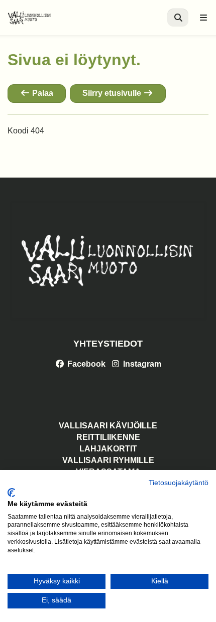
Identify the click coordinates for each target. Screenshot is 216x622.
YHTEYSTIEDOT (108, 344)
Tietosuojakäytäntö (178, 483)
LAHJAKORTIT (108, 448)
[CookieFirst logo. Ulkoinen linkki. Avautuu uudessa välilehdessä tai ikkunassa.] (11, 492)
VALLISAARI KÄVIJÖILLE (108, 425)
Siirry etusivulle (112, 93)
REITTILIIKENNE (108, 437)
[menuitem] (177, 17)
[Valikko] (203, 17)
